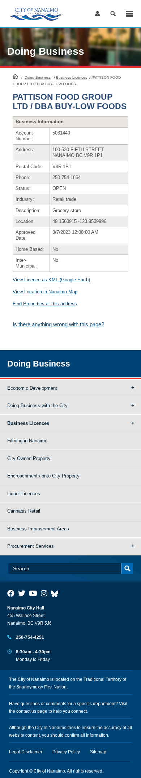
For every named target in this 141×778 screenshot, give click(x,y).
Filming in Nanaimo (27, 440)
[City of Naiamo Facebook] (10, 593)
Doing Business (38, 77)
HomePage (15, 76)
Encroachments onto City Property (43, 476)
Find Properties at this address (45, 303)
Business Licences (71, 77)
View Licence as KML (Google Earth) (51, 279)
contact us (26, 711)
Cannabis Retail (23, 511)
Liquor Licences (23, 493)
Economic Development (32, 388)
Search (113, 13)
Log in (97, 13)
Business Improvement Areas (38, 528)
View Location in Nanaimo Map (45, 291)
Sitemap (98, 751)
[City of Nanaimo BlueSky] (56, 593)
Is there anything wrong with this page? (58, 324)
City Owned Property (29, 458)
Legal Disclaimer (25, 751)
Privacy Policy (66, 751)
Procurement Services (30, 546)
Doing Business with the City (37, 405)
